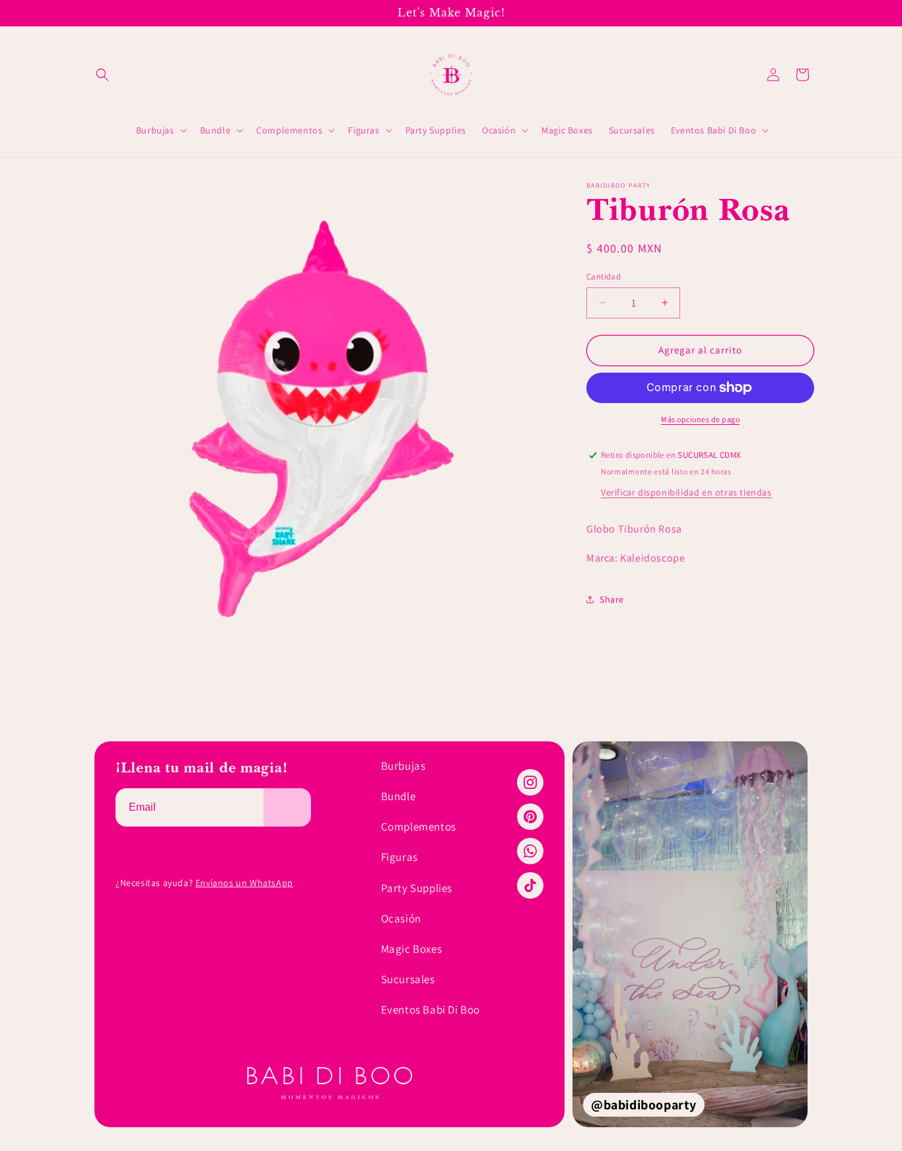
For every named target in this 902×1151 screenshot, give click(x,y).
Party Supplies (416, 888)
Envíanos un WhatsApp (244, 883)
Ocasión (401, 918)
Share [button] (612, 599)
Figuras (399, 857)
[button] (102, 74)
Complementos (418, 826)
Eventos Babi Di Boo (430, 1009)
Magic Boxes (411, 949)
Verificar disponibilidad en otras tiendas (686, 492)
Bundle (398, 796)
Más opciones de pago (700, 419)
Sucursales (408, 979)
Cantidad (603, 276)
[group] (690, 934)
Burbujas (403, 766)
